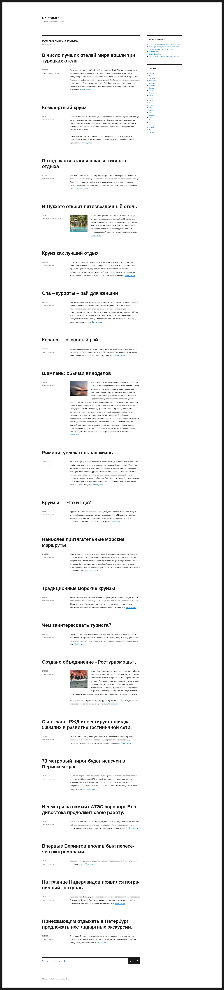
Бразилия (152, 85)
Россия (151, 120)
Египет (151, 95)
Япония (151, 132)
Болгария (152, 83)
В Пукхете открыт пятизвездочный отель (89, 206)
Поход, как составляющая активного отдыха (84, 163)
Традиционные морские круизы (78, 588)
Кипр (150, 108)
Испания (151, 103)
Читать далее (85, 89)
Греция (151, 90)
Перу (150, 117)
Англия (151, 76)
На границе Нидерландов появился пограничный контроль (91, 884)
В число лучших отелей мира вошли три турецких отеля (88, 58)
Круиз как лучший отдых (70, 252)
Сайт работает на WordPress (60, 979)
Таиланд (58, 219)
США (150, 122)
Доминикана (153, 93)
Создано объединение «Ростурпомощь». (89, 661)
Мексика (152, 115)
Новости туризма (48, 73)
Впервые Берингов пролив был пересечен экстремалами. (88, 848)
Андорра (152, 78)
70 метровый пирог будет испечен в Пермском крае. (83, 763)
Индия (151, 100)
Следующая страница (137, 963)
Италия (151, 105)
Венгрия (151, 88)
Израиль (151, 98)
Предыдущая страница (131, 963)
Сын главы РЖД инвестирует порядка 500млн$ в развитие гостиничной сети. (87, 724)
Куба (150, 112)
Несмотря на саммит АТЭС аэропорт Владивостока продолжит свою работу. (90, 809)
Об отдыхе (51, 17)
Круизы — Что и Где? (66, 502)
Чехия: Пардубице (155, 54)
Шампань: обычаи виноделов (76, 373)
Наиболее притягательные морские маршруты (83, 542)
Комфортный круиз (64, 107)
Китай (151, 110)
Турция (57, 73)
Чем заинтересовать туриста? (76, 625)
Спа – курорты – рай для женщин (80, 292)
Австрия (151, 73)
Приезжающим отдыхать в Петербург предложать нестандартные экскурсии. (87, 924)
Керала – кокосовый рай (70, 339)
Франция (152, 130)
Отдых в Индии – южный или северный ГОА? (164, 56)
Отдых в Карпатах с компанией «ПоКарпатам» (164, 44)
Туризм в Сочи (154, 51)
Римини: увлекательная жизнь (77, 452)
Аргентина (152, 81)
